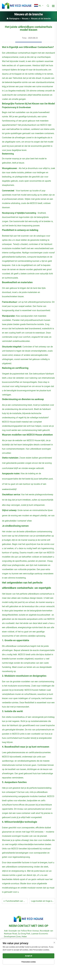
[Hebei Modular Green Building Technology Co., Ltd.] (16, 5)
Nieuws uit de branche (41, 18)
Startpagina (14, 18)
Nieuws (25, 18)
